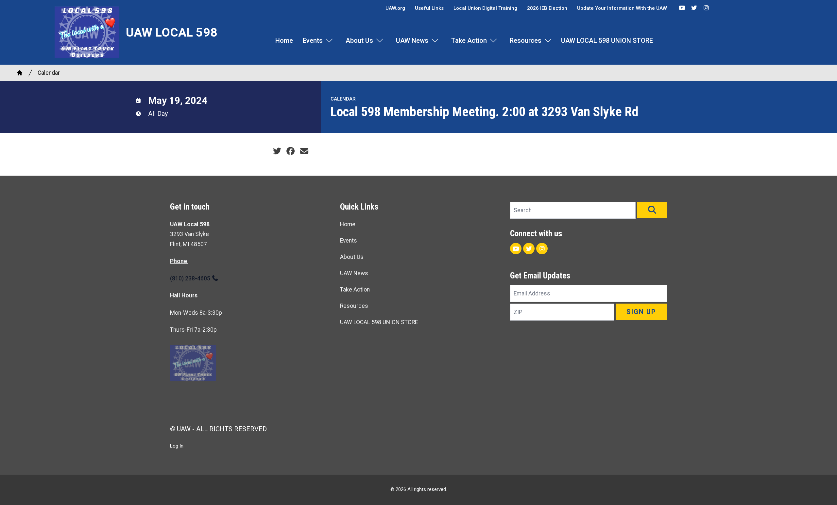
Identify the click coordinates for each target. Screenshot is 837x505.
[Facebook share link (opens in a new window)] (290, 151)
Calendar (49, 73)
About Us (359, 40)
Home (284, 40)
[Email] (304, 151)
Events (313, 40)
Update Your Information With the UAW (622, 8)
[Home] (19, 73)
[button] (652, 210)
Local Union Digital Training (485, 8)
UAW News (412, 40)
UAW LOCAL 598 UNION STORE (607, 40)
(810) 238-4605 (190, 278)
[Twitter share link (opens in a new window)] (277, 151)
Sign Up (641, 312)
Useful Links (429, 8)
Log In (176, 446)
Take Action (469, 40)
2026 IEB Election (547, 8)
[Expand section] (329, 40)
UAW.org (395, 8)
